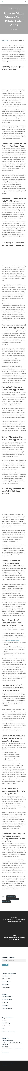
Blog (7, 40)
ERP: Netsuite (5, 1002)
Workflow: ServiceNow (7, 1008)
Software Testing (6, 1023)
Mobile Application (14, 9)
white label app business (13, 899)
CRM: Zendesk (5, 1005)
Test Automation (6, 1025)
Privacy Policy (4, 1065)
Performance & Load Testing (8, 1031)
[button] (25, 2)
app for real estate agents (12, 640)
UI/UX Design (5, 1020)
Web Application (5, 984)
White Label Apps (6, 901)
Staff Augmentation (6, 978)
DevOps (3, 1028)
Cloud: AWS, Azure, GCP (7, 996)
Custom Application (6, 981)
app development (11, 896)
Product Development (7, 975)
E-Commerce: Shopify (7, 999)
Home (3, 40)
